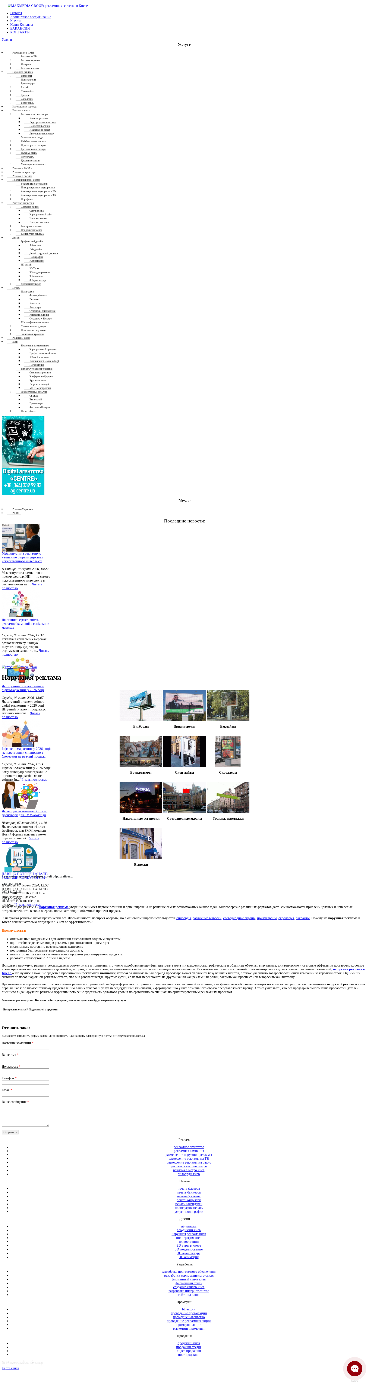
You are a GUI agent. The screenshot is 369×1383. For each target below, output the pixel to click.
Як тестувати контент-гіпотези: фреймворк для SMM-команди (24, 813)
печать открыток (189, 1200)
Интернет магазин (39, 222)
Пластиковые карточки (33, 330)
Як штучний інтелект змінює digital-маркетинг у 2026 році (23, 688)
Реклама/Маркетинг (23, 509)
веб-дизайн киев (189, 1230)
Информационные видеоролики (38, 187)
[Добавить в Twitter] (8, 1016)
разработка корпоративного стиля (189, 1275)
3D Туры (34, 268)
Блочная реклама (38, 118)
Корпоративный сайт (40, 214)
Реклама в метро (21, 110)
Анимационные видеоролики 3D (38, 195)
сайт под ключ (188, 1294)
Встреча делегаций (39, 384)
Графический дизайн (32, 241)
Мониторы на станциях (33, 164)
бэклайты (303, 918)
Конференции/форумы (41, 376)
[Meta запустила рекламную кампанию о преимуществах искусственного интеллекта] (21, 538)
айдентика (188, 1226)
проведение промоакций (189, 1313)
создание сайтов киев (189, 1287)
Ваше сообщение (15, 1102)
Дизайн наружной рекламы (43, 253)
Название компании (18, 1043)
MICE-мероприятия (40, 387)
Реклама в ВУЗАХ (22, 168)
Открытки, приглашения (42, 310)
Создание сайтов (30, 206)
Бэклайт (25, 87)
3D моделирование (39, 272)
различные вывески (207, 918)
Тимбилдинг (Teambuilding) (44, 361)
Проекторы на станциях (33, 145)
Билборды (26, 75)
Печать (16, 287)
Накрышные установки (141, 818)
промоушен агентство (189, 1317)
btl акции (188, 1309)
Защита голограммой (32, 334)
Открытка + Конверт (40, 318)
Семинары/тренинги (40, 372)
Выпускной (35, 399)
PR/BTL (16, 513)
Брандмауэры (28, 83)
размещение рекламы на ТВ (188, 1158)
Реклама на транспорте (24, 172)
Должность (11, 1066)
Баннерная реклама (31, 226)
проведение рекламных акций (189, 1321)
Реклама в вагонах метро (34, 114)
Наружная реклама (22, 71)
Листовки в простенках (41, 133)
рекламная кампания (189, 1151)
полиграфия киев (188, 1238)
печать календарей (188, 1204)
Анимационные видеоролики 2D (38, 191)
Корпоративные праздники (35, 345)
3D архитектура (37, 280)
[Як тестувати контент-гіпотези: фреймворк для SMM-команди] (21, 795)
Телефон (9, 1078)
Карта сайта (10, 1368)
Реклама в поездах (22, 176)
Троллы (25, 95)
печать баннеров (189, 1192)
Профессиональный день (42, 353)
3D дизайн (26, 264)
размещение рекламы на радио (189, 1162)
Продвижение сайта (31, 229)
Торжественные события (34, 391)
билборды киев (189, 1174)
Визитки (33, 299)
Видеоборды (27, 102)
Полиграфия (36, 256)
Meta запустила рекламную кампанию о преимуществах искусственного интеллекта (22, 557)
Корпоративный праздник (43, 349)
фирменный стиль (189, 1283)
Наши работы (28, 411)
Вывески (141, 864)
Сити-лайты (27, 91)
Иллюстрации (36, 260)
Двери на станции (30, 160)
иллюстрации (189, 1241)
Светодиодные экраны (184, 818)
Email (7, 1090)
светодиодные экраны (239, 918)
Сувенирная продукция (33, 326)
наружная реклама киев (189, 1234)
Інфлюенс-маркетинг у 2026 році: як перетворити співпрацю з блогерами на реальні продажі (26, 752)
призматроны (267, 918)
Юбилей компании (39, 357)
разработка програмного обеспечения (188, 1271)
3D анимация (36, 276)
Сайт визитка (36, 210)
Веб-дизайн (35, 249)
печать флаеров (189, 1188)
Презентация (36, 403)
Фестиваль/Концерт (39, 407)
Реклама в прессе (30, 68)
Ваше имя (10, 1054)
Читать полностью (33, 779)
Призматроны (28, 79)
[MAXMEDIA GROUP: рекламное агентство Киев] (45, 5)
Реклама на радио (30, 60)
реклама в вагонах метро (189, 1166)
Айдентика (35, 245)
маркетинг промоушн (189, 1328)
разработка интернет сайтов (188, 1291)
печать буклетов (189, 1196)
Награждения (36, 364)
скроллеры (286, 918)
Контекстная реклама (32, 233)
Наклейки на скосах (39, 129)
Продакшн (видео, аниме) (26, 179)
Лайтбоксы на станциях (33, 141)
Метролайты (27, 156)
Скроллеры (27, 98)
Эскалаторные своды (32, 137)
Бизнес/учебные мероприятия (37, 368)
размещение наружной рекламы (188, 1154)
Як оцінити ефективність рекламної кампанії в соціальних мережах (25, 623)
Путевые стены (29, 152)
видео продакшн (189, 1351)
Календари (35, 307)
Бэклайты (228, 726)
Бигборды (141, 726)
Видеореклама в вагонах (42, 122)
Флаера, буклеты (38, 295)
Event (15, 341)
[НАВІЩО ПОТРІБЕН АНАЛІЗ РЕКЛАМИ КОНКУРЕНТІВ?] (21, 858)
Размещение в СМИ (23, 52)
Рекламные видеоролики (34, 183)
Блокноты (34, 303)
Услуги (7, 39)
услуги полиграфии (188, 1211)
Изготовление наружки (24, 106)
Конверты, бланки (39, 314)
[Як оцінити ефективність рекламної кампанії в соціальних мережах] (21, 604)
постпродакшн (188, 1354)
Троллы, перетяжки (228, 818)
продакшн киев (189, 1343)
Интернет (26, 64)
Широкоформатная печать (35, 322)
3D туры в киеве (189, 1245)
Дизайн (16, 237)
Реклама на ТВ (29, 56)
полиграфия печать (189, 1208)
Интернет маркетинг (23, 202)
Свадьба (33, 395)
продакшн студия (188, 1347)
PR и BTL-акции (21, 337)
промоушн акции (188, 1324)
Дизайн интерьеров (31, 283)
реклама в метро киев (189, 1170)
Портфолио (27, 199)
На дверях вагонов (39, 125)
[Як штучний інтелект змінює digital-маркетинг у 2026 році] (21, 670)
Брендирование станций (33, 149)
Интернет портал (38, 218)
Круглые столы (37, 380)
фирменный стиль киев (189, 1279)
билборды (183, 918)
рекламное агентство (189, 1147)
